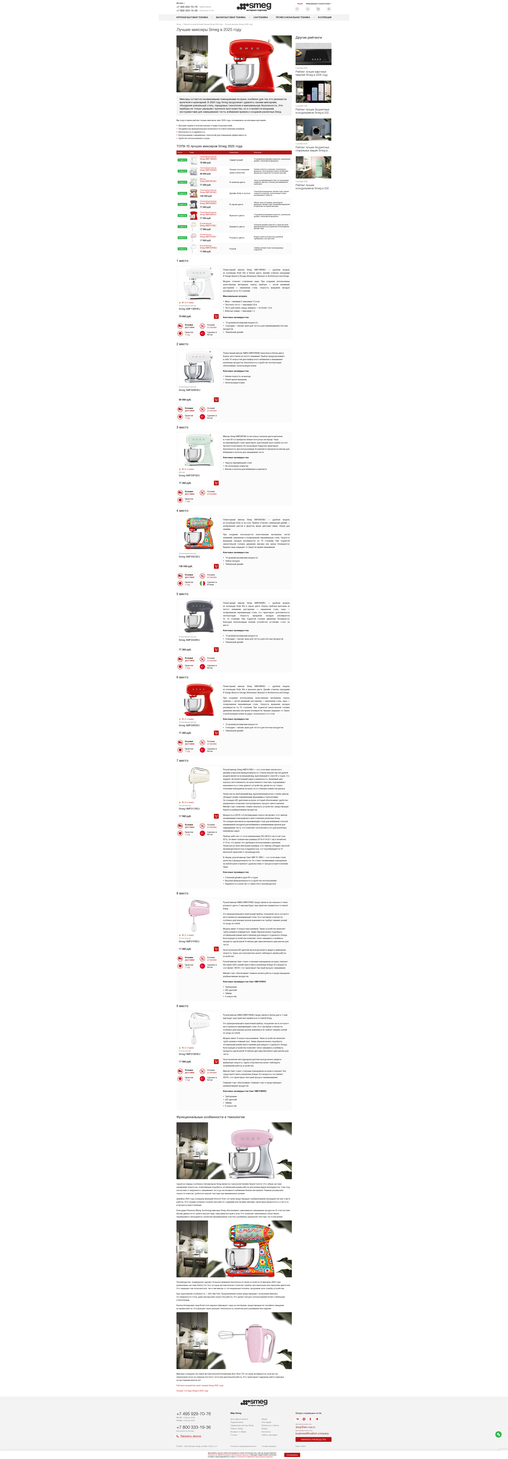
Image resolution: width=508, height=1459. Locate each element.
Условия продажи (269, 1446)
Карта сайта (301, 1446)
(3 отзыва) (189, 302)
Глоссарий (266, 1422)
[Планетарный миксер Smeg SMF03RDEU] (199, 700)
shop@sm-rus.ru (305, 1427)
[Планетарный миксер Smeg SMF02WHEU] (199, 367)
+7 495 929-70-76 (187, 6)
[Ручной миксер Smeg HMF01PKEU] (199, 916)
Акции (300, 4)
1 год (187, 335)
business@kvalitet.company (312, 1433)
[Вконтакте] (298, 1419)
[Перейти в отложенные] (297, 9)
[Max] (304, 1419)
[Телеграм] (317, 1419)
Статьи (233, 1435)
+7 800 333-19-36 (187, 10)
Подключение (236, 1422)
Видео (265, 1429)
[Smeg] (254, 7)
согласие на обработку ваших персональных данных (228, 1455)
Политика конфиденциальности (243, 1446)
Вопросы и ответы (270, 1425)
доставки (189, 327)
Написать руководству (313, 1440)
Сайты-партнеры (269, 1435)
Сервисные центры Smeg (241, 1425)
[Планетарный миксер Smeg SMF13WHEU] (199, 283)
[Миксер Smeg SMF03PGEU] (199, 450)
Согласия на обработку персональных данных (254, 1457)
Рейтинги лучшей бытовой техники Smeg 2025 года (199, 1385)
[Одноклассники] (310, 1419)
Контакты (266, 1432)
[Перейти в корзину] (318, 9)
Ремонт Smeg (236, 1429)
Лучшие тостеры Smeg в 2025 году (192, 1391)
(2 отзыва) (189, 469)
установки (212, 327)
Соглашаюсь (292, 1455)
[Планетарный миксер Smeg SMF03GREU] (199, 616)
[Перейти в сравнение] (307, 9)
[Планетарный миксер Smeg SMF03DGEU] (199, 533)
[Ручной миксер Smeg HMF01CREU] (199, 783)
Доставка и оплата (239, 1419)
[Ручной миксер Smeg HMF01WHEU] (199, 1028)
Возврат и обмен (238, 1432)
